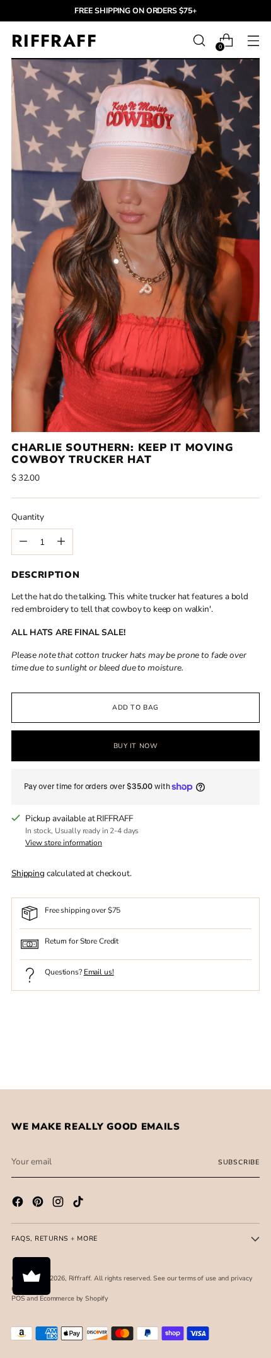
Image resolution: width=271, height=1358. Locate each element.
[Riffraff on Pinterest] (39, 1203)
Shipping (28, 873)
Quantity (27, 517)
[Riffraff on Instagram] (59, 1203)
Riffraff (80, 1278)
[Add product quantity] (23, 541)
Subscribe (239, 1162)
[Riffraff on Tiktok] (79, 1203)
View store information (63, 843)
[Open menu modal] (253, 41)
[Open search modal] (199, 41)
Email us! (99, 972)
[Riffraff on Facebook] (18, 1203)
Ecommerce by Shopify (74, 1298)
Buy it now (135, 746)
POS (18, 1298)
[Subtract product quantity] (61, 541)
